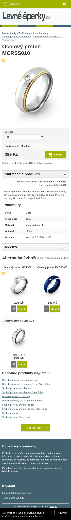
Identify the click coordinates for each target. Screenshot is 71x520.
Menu (14, 4)
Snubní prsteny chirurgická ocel (18, 404)
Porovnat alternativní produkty (54, 258)
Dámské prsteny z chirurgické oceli (20, 380)
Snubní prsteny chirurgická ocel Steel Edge (24, 409)
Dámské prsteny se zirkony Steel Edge (22, 400)
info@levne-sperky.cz (20, 493)
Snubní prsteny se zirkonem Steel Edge (22, 392)
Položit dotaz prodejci (41, 163)
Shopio (53, 506)
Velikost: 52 (32, 237)
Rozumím (62, 512)
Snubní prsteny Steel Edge (16, 417)
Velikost (9, 131)
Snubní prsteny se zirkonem (16, 388)
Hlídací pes (22, 163)
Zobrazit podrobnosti (31, 516)
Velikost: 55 (45, 237)
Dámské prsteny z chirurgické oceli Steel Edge (26, 384)
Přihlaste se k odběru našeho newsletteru (23, 453)
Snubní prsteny (10, 413)
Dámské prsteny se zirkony (16, 396)
